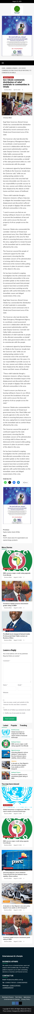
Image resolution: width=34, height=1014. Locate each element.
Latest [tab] (5, 725)
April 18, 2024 (17, 89)
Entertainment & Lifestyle (12, 999)
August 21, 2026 (18, 577)
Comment (6, 661)
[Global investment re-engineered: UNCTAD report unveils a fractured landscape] (6, 733)
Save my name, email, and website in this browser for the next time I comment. (16, 703)
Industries (13, 761)
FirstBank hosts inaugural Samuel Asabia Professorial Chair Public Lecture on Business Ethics (16, 636)
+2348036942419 (7, 987)
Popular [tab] (13, 725)
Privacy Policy (25, 999)
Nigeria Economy (15, 750)
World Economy (15, 729)
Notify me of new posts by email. (15, 713)
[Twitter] (20, 1003)
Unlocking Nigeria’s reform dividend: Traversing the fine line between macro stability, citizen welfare (15, 874)
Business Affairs (8, 89)
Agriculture (27, 997)
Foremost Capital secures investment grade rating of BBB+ (19, 776)
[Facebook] (16, 1003)
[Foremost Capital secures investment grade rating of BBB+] (17, 591)
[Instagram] (13, 1003)
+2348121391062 (14, 985)
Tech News (18, 997)
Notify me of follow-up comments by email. (16, 710)
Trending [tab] (23, 725)
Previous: (11, 531)
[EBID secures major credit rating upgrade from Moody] (17, 560)
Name (5, 685)
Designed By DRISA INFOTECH (21, 1011)
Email (20, 685)
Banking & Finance (8, 77)
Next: (15, 538)
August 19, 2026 (18, 640)
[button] (3, 62)
